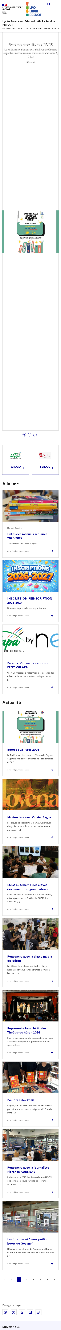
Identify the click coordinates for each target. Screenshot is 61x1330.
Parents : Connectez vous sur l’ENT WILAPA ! (28, 665)
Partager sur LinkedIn (22, 1312)
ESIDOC (45, 467)
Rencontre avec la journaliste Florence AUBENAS (28, 1169)
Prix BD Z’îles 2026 (20, 1100)
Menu (57, 4)
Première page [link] (4, 1279)
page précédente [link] (11, 1279)
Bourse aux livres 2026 (30, 44)
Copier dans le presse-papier (38, 1312)
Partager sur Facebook (5, 1312)
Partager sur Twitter (14, 1312)
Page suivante (47, 1279)
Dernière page (54, 1279)
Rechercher (49, 4)
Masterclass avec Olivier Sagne (29, 817)
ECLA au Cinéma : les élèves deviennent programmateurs (27, 887)
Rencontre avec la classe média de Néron (29, 958)
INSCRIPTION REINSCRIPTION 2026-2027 (29, 600)
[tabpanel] (30, 231)
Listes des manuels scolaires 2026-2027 (27, 536)
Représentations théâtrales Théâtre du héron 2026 (26, 1030)
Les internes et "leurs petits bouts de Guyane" (27, 1241)
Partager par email (30, 1312)
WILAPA (16, 467)
